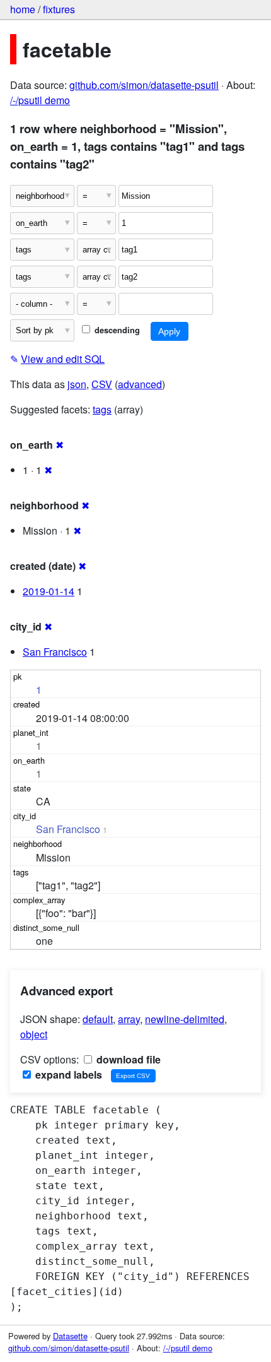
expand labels (67, 1074)
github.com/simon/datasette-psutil (144, 85)
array (129, 1019)
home (22, 9)
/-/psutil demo (40, 100)
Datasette (70, 1336)
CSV (101, 384)
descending (116, 330)
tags (102, 409)
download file (127, 1059)
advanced (140, 384)
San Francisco (55, 651)
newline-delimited (184, 1019)
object (33, 1034)
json (76, 384)
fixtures (59, 9)
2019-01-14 (48, 591)
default (98, 1019)
